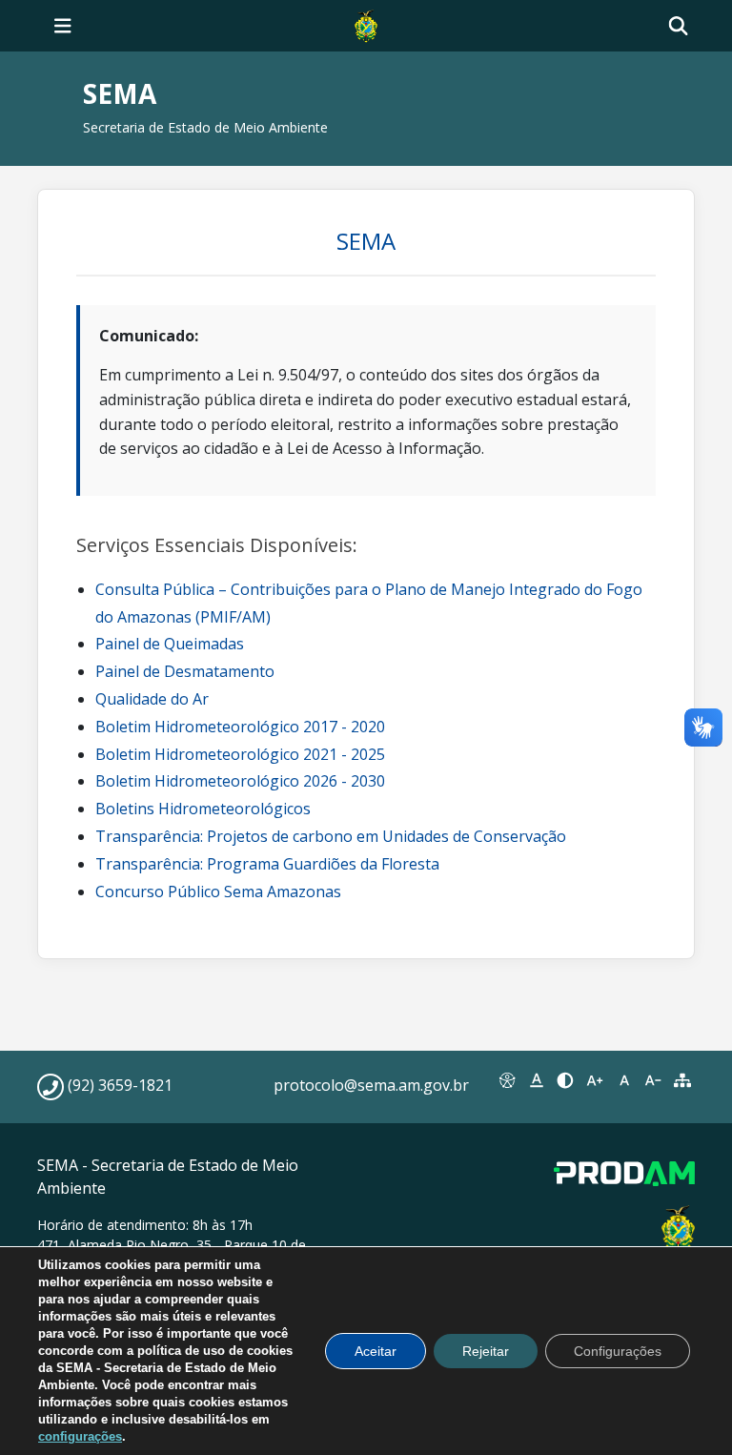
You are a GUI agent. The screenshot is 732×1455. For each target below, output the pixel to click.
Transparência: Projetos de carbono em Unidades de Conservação (330, 836)
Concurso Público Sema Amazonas (218, 891)
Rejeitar (485, 1351)
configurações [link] (80, 1436)
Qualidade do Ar (152, 698)
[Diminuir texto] (653, 1080)
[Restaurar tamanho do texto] (624, 1080)
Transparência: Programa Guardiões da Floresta (267, 863)
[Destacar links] (537, 1080)
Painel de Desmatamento (184, 671)
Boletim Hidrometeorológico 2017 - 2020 (240, 726)
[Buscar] (678, 26)
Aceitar (375, 1351)
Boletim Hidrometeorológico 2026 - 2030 (240, 780)
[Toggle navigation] (63, 26)
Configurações (617, 1351)
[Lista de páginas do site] (682, 1080)
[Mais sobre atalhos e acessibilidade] (507, 1080)
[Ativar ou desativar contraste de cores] (566, 1080)
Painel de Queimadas (169, 643)
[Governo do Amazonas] (366, 23)
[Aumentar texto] (595, 1080)
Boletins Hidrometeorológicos (203, 808)
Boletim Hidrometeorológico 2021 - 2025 (240, 754)
